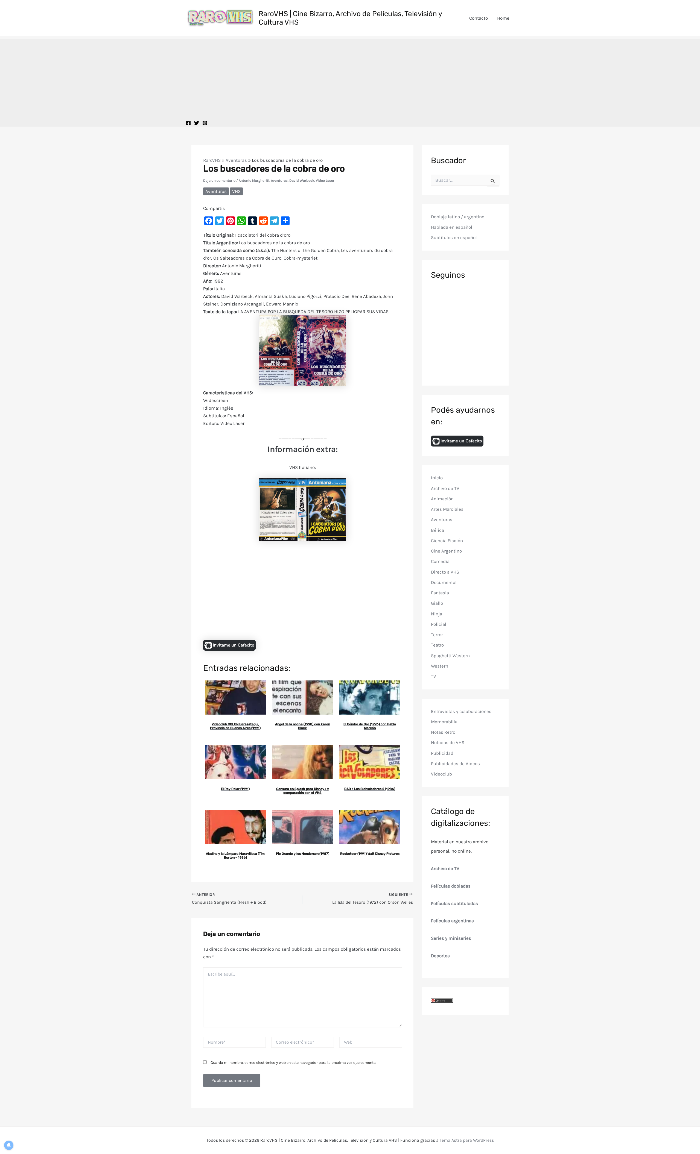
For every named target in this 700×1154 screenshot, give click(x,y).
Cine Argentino (446, 551)
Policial (438, 624)
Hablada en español (451, 227)
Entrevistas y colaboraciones (461, 711)
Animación (442, 498)
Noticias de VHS (447, 742)
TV (433, 676)
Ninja (436, 613)
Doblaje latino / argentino (457, 216)
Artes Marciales (447, 509)
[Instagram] (204, 123)
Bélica (437, 530)
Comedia (440, 561)
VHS (236, 191)
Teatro (437, 645)
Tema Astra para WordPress (467, 1140)
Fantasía (440, 592)
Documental (444, 582)
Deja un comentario (219, 180)
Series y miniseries (451, 938)
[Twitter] (196, 123)
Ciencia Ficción (447, 540)
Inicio (437, 477)
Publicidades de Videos (455, 763)
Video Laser (325, 180)
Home (503, 18)
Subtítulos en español (454, 237)
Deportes (440, 955)
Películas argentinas (452, 920)
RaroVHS (212, 160)
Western (439, 666)
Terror (437, 634)
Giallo (437, 603)
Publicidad (442, 753)
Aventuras (236, 160)
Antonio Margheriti (254, 180)
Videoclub (441, 774)
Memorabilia (444, 721)
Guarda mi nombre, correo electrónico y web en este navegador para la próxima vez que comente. (293, 1062)
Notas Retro (443, 732)
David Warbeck (301, 180)
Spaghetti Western (450, 655)
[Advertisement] (350, 77)
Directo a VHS (445, 571)
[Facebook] (188, 123)
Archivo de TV (445, 488)
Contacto (478, 18)
